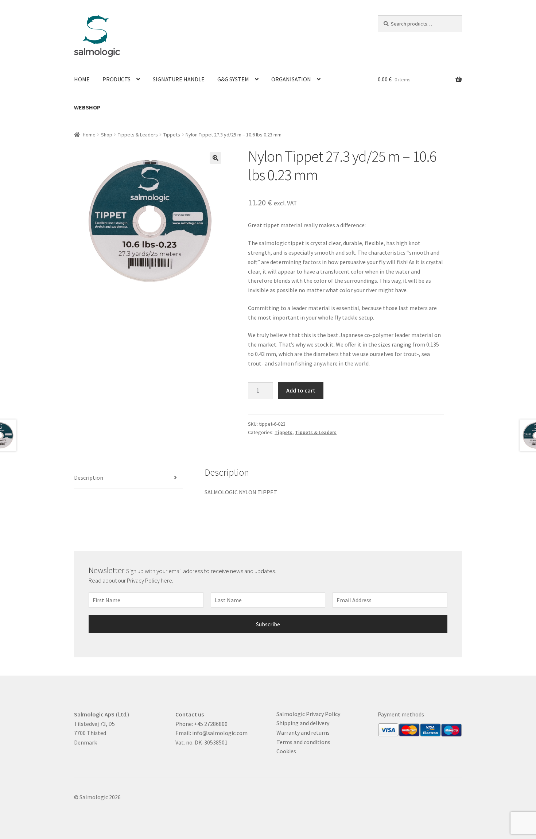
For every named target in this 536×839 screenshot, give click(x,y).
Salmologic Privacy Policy (308, 714)
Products (116, 79)
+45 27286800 (211, 723)
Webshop (87, 107)
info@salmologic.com (220, 732)
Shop (106, 134)
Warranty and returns (303, 732)
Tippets (171, 134)
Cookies (286, 751)
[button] (215, 158)
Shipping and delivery (302, 723)
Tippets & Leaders (138, 134)
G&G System (233, 79)
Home (82, 79)
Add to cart (300, 390)
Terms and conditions (303, 742)
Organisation (291, 79)
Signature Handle (179, 79)
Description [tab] (88, 477)
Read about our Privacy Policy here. (131, 580)
